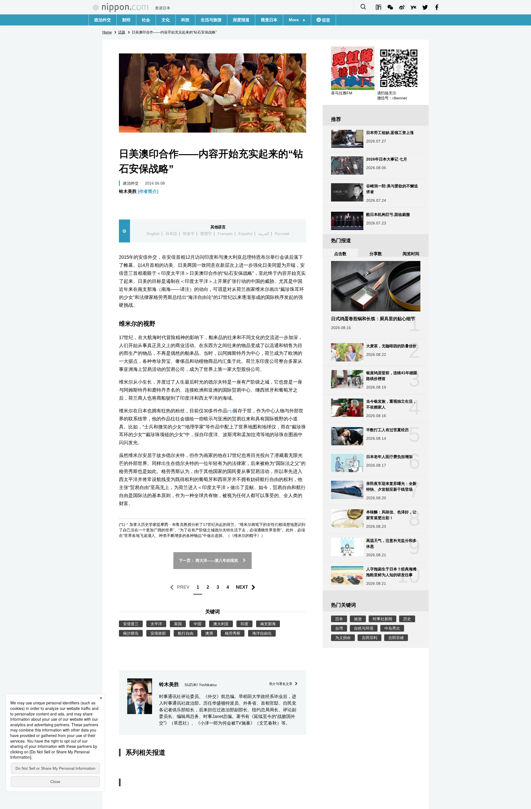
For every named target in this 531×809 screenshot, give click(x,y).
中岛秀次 (392, 628)
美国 (178, 624)
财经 (126, 19)
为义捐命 (343, 637)
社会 (146, 19)
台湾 (339, 628)
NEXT (242, 587)
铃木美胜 (138, 191)
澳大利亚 (221, 624)
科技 (185, 19)
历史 (407, 619)
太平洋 (156, 624)
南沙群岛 (131, 633)
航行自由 (185, 633)
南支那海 (268, 624)
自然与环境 (363, 628)
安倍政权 (158, 633)
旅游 (358, 619)
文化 (166, 19)
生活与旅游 (211, 19)
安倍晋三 (131, 624)
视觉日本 (269, 19)
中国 (197, 624)
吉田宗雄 (396, 637)
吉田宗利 (369, 637)
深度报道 (241, 19)
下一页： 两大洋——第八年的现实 (208, 560)
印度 (244, 624)
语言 (325, 20)
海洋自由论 (262, 633)
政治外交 (102, 19)
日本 (339, 619)
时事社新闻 (382, 619)
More (296, 19)
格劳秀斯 (232, 633)
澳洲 (209, 633)
